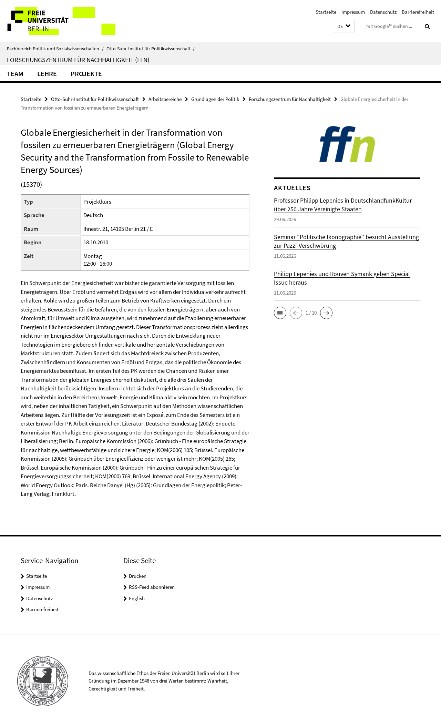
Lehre (47, 73)
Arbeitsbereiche (165, 99)
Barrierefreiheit (418, 12)
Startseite (326, 12)
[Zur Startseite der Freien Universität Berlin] (57, 21)
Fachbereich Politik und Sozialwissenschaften (55, 48)
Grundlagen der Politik (215, 99)
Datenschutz (383, 12)
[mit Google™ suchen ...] (427, 26)
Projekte (86, 73)
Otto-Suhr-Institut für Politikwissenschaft (150, 48)
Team (15, 73)
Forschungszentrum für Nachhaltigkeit (290, 99)
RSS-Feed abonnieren (152, 587)
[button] (344, 26)
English (137, 598)
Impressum (353, 12)
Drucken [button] (137, 576)
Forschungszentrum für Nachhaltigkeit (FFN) (78, 59)
